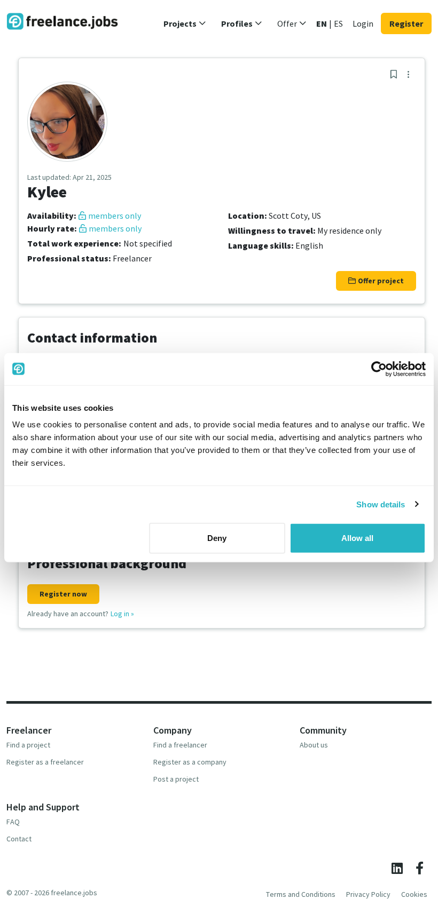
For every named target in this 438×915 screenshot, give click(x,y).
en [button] (321, 23)
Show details (380, 503)
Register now (63, 594)
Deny (216, 538)
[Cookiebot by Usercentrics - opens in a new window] (379, 369)
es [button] (338, 23)
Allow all (357, 538)
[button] (185, 23)
